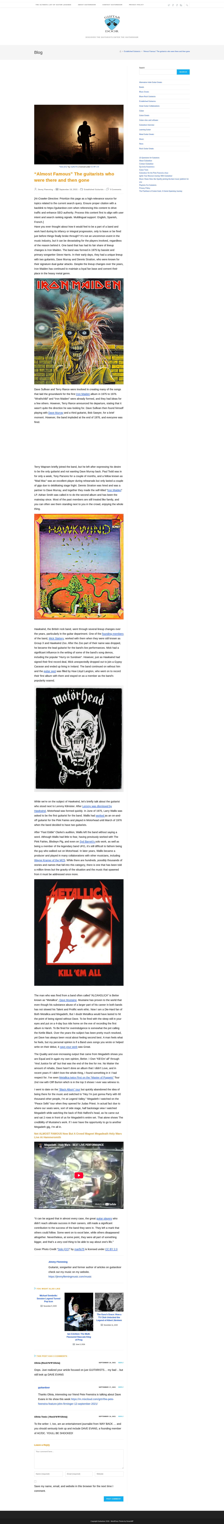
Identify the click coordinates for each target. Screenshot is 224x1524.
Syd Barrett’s (87, 841)
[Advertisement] (79, 85)
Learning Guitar (145, 130)
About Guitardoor (145, 161)
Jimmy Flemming (45, 189)
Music (141, 139)
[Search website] (187, 5)
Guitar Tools (143, 170)
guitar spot (50, 671)
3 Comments (115, 189)
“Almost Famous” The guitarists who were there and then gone (166, 51)
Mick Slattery (56, 638)
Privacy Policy (144, 188)
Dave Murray (55, 412)
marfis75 (74, 167)
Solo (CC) (63, 167)
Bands (141, 87)
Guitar (141, 111)
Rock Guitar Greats (146, 149)
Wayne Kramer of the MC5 (49, 860)
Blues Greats (144, 92)
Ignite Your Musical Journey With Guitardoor (155, 176)
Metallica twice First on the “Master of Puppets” (86, 1077)
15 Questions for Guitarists (149, 158)
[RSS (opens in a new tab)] (181, 5)
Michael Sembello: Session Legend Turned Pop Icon (48, 1299)
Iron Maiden (83, 394)
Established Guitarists (93, 189)
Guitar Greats (144, 115)
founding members (113, 633)
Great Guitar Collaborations (149, 106)
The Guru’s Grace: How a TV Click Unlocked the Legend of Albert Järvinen (109, 1317)
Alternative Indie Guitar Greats (150, 82)
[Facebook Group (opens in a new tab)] (177, 5)
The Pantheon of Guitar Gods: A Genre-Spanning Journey (160, 191)
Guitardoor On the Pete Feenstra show (153, 173)
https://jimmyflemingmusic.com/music (70, 1276)
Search (142, 68)
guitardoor (44, 1387)
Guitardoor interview (146, 125)
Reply (121, 1362)
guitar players (104, 1218)
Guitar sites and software (148, 120)
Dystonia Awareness (147, 167)
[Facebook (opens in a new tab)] (173, 5)
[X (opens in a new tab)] (169, 5)
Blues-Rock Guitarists (147, 96)
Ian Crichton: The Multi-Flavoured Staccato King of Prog (79, 1337)
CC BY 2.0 (95, 167)
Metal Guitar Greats (146, 134)
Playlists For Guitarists (147, 185)
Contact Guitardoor (146, 164)
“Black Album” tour (69, 1089)
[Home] (120, 51)
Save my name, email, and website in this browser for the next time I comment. (73, 1488)
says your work (68, 1046)
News (141, 144)
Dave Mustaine (68, 1000)
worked (100, 815)
